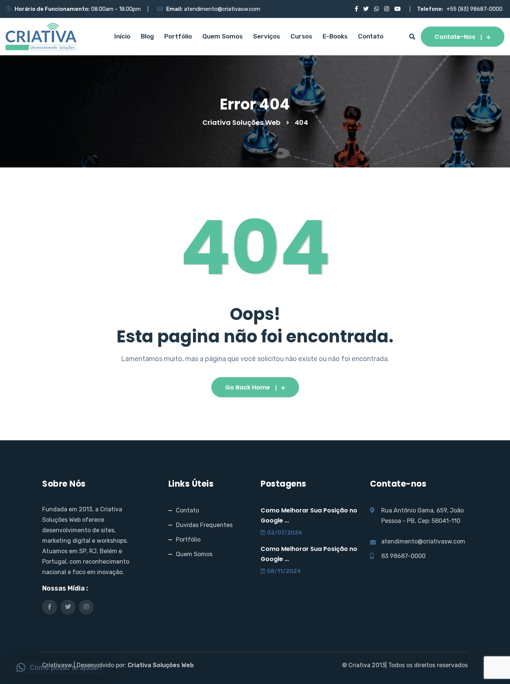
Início (122, 36)
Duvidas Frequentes (204, 525)
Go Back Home (247, 387)
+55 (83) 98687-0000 (475, 9)
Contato (370, 36)
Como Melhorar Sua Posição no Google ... (309, 515)
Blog (147, 36)
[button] (59, 667)
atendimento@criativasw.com (222, 9)
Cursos (301, 36)
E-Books (335, 36)
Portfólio (178, 36)
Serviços (266, 36)
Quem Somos (222, 36)
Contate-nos (455, 37)
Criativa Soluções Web (161, 665)
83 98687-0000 (403, 556)
